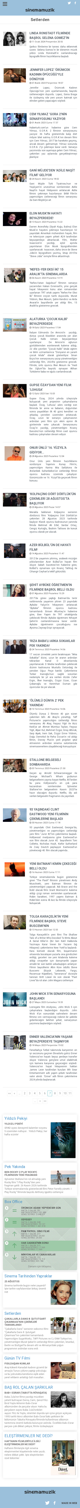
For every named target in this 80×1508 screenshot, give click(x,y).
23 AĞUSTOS (11, 1281)
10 (65, 1093)
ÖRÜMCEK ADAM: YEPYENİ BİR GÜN (41, 1208)
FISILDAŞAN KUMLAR (17, 1363)
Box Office (13, 1201)
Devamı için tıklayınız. (40, 1266)
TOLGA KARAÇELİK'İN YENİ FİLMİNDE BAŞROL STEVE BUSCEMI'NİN (49, 921)
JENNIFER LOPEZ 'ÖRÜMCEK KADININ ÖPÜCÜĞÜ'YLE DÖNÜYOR (50, 74)
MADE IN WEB (69, 1503)
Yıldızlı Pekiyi (15, 1118)
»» (45, 1100)
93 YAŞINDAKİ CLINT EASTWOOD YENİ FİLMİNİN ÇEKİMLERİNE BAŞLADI (49, 814)
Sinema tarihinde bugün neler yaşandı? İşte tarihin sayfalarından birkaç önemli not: (25, 1289)
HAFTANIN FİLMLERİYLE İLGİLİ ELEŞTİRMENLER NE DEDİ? (22, 1443)
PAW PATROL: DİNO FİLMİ (35, 1231)
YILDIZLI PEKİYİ (13, 1123)
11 (70, 1093)
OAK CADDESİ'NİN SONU (35, 1243)
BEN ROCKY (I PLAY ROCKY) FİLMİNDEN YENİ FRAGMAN (20, 1174)
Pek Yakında (14, 1166)
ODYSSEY (26, 1219)
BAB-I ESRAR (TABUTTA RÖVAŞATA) (25, 1392)
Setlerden (12, 1313)
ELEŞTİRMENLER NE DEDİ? (28, 1435)
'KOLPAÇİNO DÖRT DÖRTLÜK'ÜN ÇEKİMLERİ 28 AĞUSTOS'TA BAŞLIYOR (53, 498)
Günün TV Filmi (17, 1358)
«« (9, 1093)
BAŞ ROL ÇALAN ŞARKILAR (28, 1387)
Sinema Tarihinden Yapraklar (28, 1276)
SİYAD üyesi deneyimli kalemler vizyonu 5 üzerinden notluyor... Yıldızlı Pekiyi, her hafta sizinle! (25, 1131)
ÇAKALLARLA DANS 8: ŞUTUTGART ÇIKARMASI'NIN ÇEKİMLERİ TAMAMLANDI (25, 1321)
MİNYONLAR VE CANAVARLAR (38, 1254)
